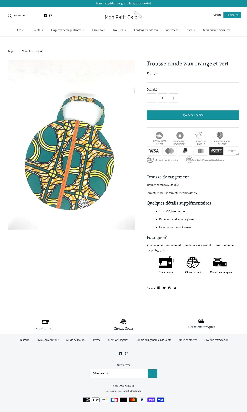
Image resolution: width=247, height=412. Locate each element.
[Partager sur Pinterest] (169, 288)
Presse (97, 340)
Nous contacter (188, 340)
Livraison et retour (47, 340)
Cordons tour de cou (146, 30)
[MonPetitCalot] (123, 13)
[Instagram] (50, 15)
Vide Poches (172, 30)
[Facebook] (45, 15)
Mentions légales (118, 340)
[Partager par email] (175, 288)
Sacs (191, 30)
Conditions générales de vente (153, 340)
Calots (38, 30)
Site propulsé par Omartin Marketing (123, 391)
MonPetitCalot (127, 386)
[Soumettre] (152, 373)
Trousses (119, 30)
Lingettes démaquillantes (68, 30)
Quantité (152, 89)
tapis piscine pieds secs (216, 30)
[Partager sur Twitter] (164, 288)
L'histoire (24, 340)
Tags (12, 51)
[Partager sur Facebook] (158, 288)
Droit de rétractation (216, 340)
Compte (217, 15)
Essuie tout (98, 30)
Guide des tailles (75, 340)
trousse (39, 51)
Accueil (21, 30)
